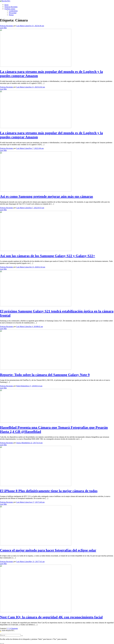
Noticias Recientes (10, 7)
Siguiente (14, 628)
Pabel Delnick (21, 386)
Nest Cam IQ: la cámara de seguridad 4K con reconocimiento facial (51, 617)
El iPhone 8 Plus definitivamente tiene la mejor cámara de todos (48, 491)
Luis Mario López (22, 26)
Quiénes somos (9, 9)
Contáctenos (13, 11)
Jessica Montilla (21, 443)
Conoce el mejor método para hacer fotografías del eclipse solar (48, 550)
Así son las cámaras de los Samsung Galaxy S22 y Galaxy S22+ (47, 256)
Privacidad (12, 13)
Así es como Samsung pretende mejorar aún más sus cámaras (46, 196)
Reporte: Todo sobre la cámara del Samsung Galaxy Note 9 (45, 375)
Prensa (11, 15)
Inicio (6, 5)
